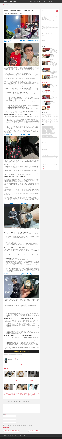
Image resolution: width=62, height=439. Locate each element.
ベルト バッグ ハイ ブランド (53, 103)
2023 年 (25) (45, 147)
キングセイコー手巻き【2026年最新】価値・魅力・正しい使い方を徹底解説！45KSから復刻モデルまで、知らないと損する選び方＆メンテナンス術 (33, 394)
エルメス (44, 129)
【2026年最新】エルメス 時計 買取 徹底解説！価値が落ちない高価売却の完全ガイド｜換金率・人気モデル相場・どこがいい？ (21, 394)
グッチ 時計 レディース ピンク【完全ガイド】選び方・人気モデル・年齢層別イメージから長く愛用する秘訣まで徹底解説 (9, 394)
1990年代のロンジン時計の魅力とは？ (49, 114)
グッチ (53, 129)
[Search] (57, 11)
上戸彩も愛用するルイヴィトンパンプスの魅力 (50, 116)
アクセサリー (43, 1)
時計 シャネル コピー (45, 19)
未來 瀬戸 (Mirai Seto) (7, 13)
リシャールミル (52, 133)
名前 (4, 414)
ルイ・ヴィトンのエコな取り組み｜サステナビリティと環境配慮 (53, 97)
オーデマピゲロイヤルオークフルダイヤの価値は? (33, 380)
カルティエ (44, 137)
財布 (49, 1)
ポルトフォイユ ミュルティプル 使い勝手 (53, 86)
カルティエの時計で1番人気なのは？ (51, 137)
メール (4, 417)
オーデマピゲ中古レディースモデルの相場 (9, 380)
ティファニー (44, 133)
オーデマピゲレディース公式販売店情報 (21, 380)
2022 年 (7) (45, 149)
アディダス (52, 128)
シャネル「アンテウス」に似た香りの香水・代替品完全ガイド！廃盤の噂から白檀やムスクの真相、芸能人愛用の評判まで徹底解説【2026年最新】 (53, 71)
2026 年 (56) (45, 142)
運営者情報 (31, 1)
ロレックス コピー (45, 17)
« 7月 (43, 168)
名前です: (9, 359)
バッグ (35, 1)
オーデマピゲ (6, 354)
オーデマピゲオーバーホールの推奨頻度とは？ (15, 354)
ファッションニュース (54, 1)
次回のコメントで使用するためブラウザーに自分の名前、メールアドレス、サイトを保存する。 (18, 425)
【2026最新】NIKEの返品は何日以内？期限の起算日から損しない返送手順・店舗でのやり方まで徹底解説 (53, 51)
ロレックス (44, 128)
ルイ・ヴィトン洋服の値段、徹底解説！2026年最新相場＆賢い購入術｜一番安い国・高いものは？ (53, 77)
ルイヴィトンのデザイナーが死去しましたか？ (50, 119)
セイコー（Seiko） (48, 129)
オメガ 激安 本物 (44, 18)
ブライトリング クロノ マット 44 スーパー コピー (49, 16)
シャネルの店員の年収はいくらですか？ (48, 136)
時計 (39, 1)
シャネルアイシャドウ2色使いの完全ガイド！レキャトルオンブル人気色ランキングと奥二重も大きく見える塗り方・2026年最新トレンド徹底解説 (54, 57)
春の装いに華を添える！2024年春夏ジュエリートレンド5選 (53, 92)
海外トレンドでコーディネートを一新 (12, 1)
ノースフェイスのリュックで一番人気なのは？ (49, 132)
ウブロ (48, 133)
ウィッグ (45, 28)
